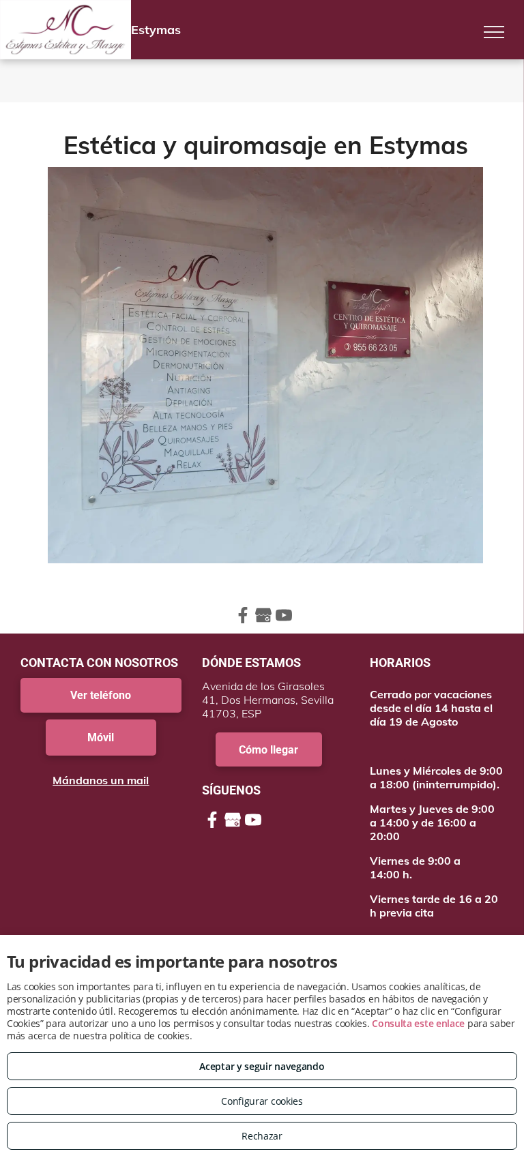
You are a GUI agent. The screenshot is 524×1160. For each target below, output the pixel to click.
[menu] (494, 32)
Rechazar (262, 1135)
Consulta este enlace (418, 1023)
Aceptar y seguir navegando (261, 1066)
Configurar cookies (262, 1101)
